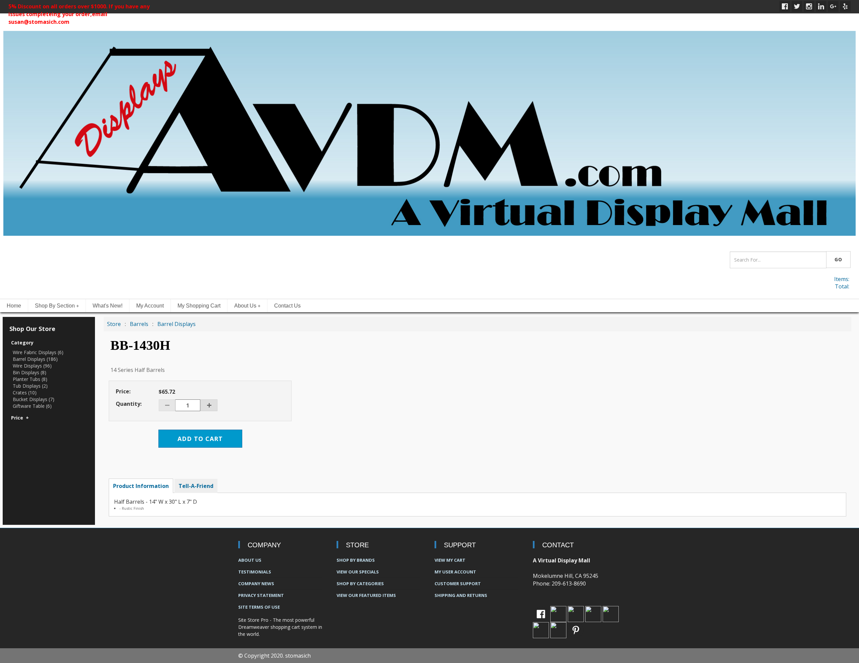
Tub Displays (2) (30, 386)
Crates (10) (25, 392)
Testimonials (254, 572)
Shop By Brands (356, 560)
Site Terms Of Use (259, 607)
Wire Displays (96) (32, 366)
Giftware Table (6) (32, 406)
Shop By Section (57, 306)
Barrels (140, 324)
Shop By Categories (360, 584)
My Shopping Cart (199, 306)
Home (14, 306)
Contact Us (287, 306)
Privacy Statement (261, 595)
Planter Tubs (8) (30, 379)
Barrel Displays (176, 324)
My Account (150, 306)
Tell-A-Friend (196, 486)
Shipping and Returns (461, 595)
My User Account (455, 572)
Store (114, 324)
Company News (256, 584)
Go (838, 259)
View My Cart (450, 560)
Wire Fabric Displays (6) (38, 352)
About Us (247, 306)
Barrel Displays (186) (35, 359)
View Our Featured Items (366, 595)
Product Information (141, 486)
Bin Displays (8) (29, 372)
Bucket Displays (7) (33, 399)
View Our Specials (358, 572)
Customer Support (458, 584)
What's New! (107, 306)
